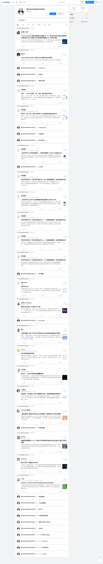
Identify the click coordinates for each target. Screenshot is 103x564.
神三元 (40, 509)
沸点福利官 (42, 496)
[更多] (99, 560)
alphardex (24, 458)
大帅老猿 (23, 369)
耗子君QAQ (42, 140)
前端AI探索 (42, 427)
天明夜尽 (23, 390)
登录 (98, 2)
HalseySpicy (42, 127)
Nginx (48, 535)
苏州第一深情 (24, 32)
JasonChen (42, 68)
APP (24, 2)
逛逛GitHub (24, 282)
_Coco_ (23, 349)
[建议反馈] (99, 556)
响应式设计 (46, 547)
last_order (41, 320)
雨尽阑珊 (23, 89)
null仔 (22, 479)
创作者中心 (89, 2)
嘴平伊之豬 (42, 80)
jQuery (45, 554)
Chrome (45, 541)
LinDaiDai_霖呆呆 (25, 410)
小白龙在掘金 (42, 503)
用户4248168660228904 (23, 28)
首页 (13, 2)
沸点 (17, 2)
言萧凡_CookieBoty (26, 302)
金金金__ (41, 74)
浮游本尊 (41, 134)
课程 (21, 2)
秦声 (22, 329)
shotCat (23, 436)
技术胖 (40, 528)
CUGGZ (41, 166)
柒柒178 (23, 53)
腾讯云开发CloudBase (45, 522)
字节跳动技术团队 (43, 515)
